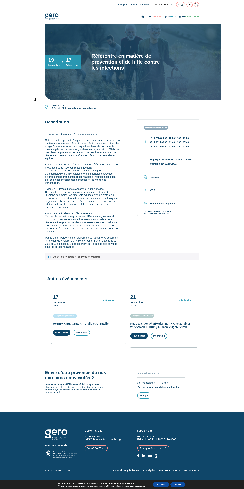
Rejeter (178, 484)
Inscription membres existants (161, 470)
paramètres (140, 486)
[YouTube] (150, 456)
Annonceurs (191, 470)
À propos (122, 4)
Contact (144, 4)
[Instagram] (156, 456)
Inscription (81, 332)
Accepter (161, 484)
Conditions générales (126, 470)
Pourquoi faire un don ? (153, 448)
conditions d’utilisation (167, 387)
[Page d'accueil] (142, 16)
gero (154, 16)
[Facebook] (138, 455)
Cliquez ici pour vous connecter (83, 257)
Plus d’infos (61, 332)
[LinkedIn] (143, 456)
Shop (134, 4)
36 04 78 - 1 (98, 448)
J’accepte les (160, 387)
